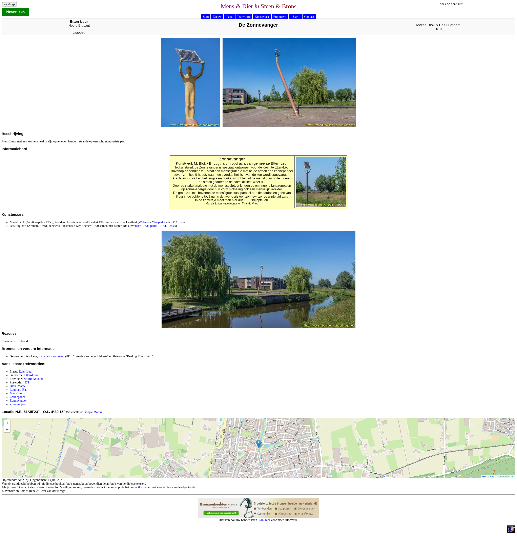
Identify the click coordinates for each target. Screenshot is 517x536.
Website (144, 222)
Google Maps (92, 412)
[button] (258, 444)
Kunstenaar (262, 16)
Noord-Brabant (79, 25)
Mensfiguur (17, 393)
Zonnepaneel (18, 397)
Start (206, 16)
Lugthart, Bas (18, 389)
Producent (279, 16)
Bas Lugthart (449, 25)
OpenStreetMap (505, 476)
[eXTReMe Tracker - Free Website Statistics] (511, 531)
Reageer (7, 341)
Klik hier (264, 520)
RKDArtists (176, 222)
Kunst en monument (51, 356)
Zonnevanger (18, 400)
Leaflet (489, 476)
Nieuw (217, 16)
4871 (26, 382)
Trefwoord (244, 16)
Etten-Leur (26, 371)
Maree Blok (425, 25)
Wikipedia (158, 222)
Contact (309, 16)
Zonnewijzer (18, 404)
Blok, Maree (18, 386)
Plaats (229, 16)
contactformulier (140, 487)
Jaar (295, 16)
